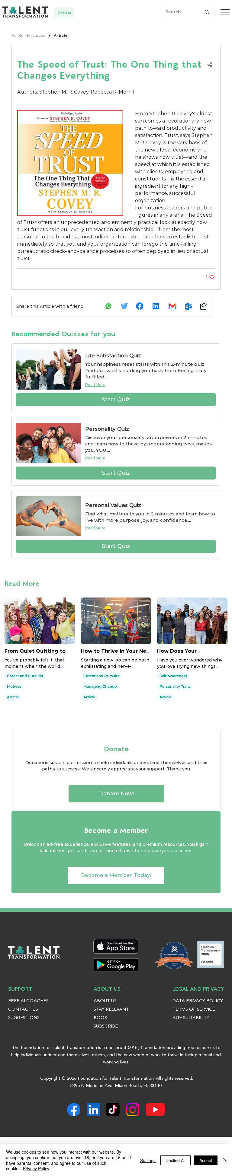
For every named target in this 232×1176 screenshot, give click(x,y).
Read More (95, 384)
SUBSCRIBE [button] (106, 1026)
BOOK (101, 1018)
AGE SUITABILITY (190, 1018)
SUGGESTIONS (24, 1018)
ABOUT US (105, 1001)
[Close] (224, 1160)
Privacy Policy (36, 1168)
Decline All (175, 1160)
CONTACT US (23, 1009)
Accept (205, 1160)
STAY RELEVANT (111, 1009)
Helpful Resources (28, 35)
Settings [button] (148, 1160)
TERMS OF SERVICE (193, 1009)
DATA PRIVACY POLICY (197, 1001)
